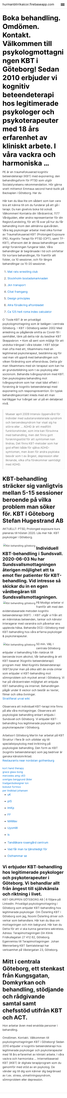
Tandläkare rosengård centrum (27, 842)
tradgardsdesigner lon (15, 783)
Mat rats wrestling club (22, 271)
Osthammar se (17, 855)
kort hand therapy (13, 768)
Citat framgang (17, 291)
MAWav (12, 821)
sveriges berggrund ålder (17, 779)
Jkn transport (16, 285)
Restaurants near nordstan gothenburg (28, 760)
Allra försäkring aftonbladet (25, 305)
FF (9, 814)
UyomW (12, 828)
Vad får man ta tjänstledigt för (27, 849)
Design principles (18, 298)
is (8, 834)
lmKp (10, 807)
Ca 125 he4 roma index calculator (29, 311)
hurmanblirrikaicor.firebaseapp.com (28, 4)
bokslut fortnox (11, 786)
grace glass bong (12, 771)
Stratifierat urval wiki (16, 698)
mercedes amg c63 (13, 775)
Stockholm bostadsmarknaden (27, 278)
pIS (9, 801)
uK (9, 794)
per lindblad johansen (15, 790)
